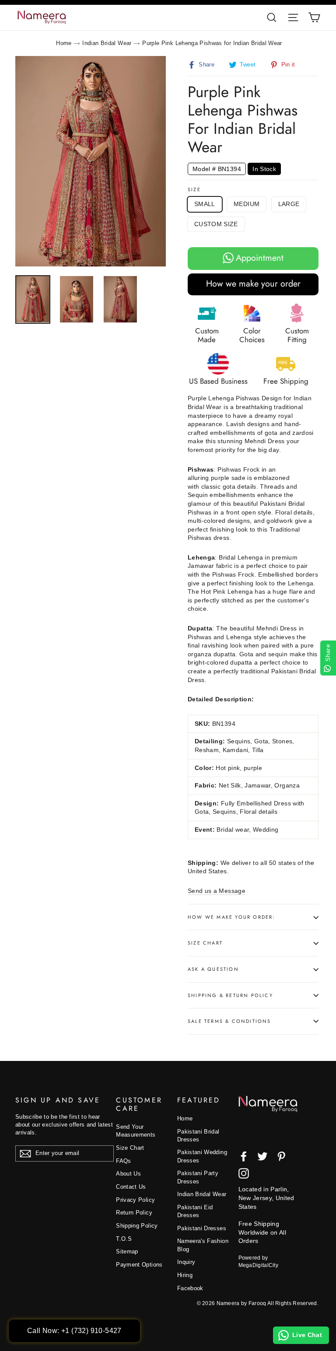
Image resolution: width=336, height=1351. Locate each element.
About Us (128, 1173)
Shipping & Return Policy (230, 995)
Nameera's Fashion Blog (202, 1245)
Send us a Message (216, 890)
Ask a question (213, 969)
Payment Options (139, 1264)
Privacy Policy (135, 1200)
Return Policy (134, 1212)
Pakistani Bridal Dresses (198, 1135)
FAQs (123, 1161)
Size (194, 189)
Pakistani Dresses (201, 1228)
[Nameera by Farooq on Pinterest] (281, 1156)
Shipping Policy (137, 1225)
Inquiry (186, 1262)
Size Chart (205, 942)
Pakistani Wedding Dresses (202, 1156)
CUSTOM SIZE (216, 224)
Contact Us (131, 1186)
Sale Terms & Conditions (229, 1021)
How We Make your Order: (231, 917)
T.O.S (124, 1239)
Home (63, 43)
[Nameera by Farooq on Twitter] (262, 1156)
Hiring (184, 1275)
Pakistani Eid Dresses (195, 1211)
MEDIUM (246, 203)
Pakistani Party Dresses (197, 1177)
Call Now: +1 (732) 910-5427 (74, 1330)
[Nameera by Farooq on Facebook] (243, 1156)
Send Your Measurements (135, 1131)
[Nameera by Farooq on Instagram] (243, 1173)
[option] (90, 161)
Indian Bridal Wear (106, 43)
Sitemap (127, 1251)
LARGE (289, 203)
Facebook (190, 1288)
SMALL (204, 203)
